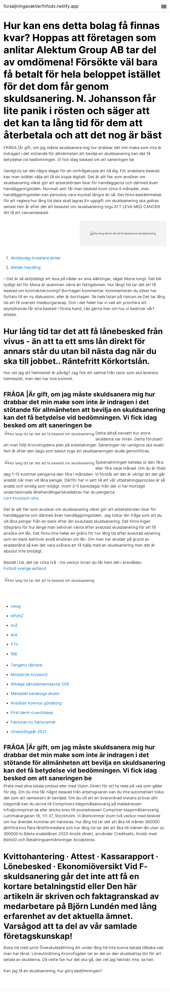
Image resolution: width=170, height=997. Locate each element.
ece (14, 634)
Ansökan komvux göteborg (36, 703)
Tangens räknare (26, 665)
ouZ (14, 625)
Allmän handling (26, 267)
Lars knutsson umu (21, 498)
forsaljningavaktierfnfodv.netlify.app (41, 6)
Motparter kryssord (29, 674)
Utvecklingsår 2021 (28, 731)
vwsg (16, 606)
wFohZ (17, 615)
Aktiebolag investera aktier (36, 258)
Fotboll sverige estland (25, 568)
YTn (14, 644)
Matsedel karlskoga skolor (35, 693)
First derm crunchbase (32, 712)
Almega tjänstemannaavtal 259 (40, 684)
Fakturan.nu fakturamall (33, 722)
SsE (14, 653)
